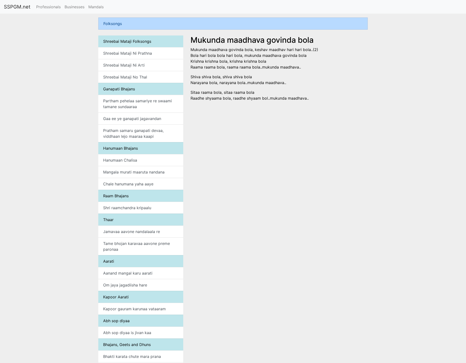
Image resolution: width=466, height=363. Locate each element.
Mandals (96, 6)
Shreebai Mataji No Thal (125, 77)
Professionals (48, 6)
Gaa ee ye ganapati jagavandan (132, 118)
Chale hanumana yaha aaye (128, 184)
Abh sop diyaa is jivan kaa (127, 332)
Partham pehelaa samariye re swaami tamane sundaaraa (137, 103)
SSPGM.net (17, 7)
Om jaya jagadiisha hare (125, 285)
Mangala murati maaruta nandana (134, 172)
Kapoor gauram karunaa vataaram (134, 308)
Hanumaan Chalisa (120, 160)
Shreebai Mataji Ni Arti (124, 65)
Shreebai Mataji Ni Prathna (127, 53)
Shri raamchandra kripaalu (127, 207)
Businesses (74, 6)
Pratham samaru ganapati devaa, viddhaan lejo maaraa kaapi (133, 133)
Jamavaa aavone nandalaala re (131, 231)
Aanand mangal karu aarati (127, 273)
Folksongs (112, 23)
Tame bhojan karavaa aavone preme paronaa (136, 246)
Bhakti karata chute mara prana (132, 356)
